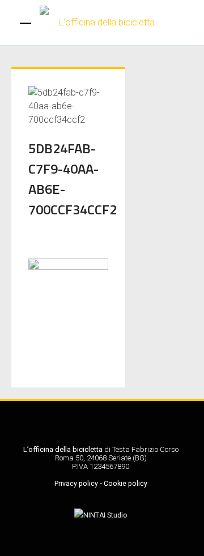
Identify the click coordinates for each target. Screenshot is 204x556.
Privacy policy (76, 484)
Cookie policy (125, 484)
